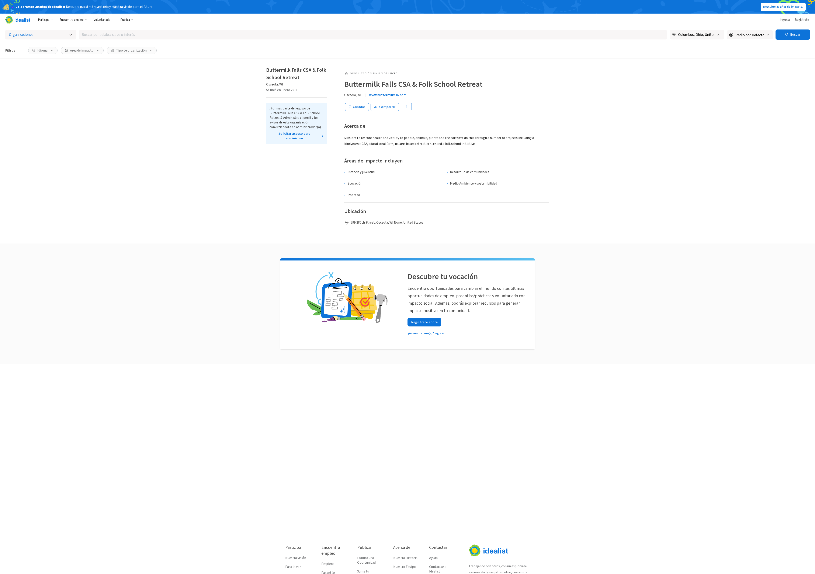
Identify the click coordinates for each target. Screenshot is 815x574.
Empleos (327, 563)
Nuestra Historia (405, 558)
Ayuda (433, 558)
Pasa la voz (293, 566)
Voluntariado (102, 20)
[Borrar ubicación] (718, 34)
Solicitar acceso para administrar (294, 136)
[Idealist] (17, 20)
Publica (125, 20)
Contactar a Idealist (437, 569)
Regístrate (802, 20)
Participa (43, 20)
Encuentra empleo (71, 20)
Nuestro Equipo (404, 566)
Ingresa (785, 20)
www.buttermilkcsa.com (387, 95)
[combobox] (373, 34)
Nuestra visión (295, 558)
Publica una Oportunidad (366, 560)
